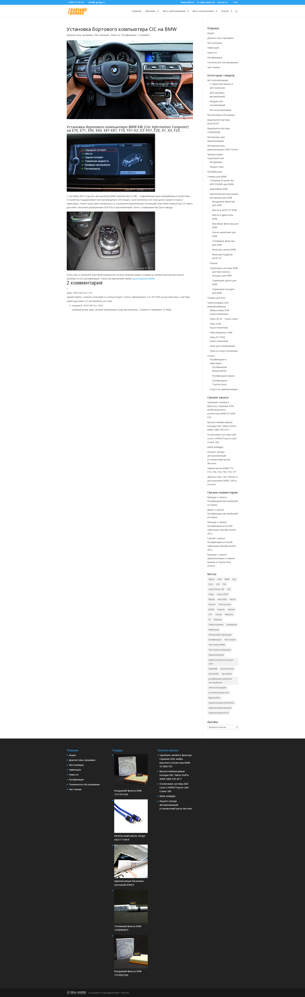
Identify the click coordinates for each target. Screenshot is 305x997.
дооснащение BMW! (144, 278)
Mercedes (222, 599)
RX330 (211, 609)
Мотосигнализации (220, 109)
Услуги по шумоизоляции (224, 389)
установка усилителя (219, 692)
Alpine (211, 579)
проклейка (214, 673)
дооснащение (227, 668)
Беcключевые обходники (221, 114)
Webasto (229, 614)
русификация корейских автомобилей (220, 680)
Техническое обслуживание (222, 62)
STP (210, 614)
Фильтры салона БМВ (224, 249)
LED (228, 589)
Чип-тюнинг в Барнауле (220, 649)
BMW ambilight (215, 447)
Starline (231, 609)
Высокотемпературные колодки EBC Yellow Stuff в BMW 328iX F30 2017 (221, 426)
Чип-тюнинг (213, 67)
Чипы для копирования (222, 345)
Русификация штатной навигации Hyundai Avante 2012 (221, 529)
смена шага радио (217, 687)
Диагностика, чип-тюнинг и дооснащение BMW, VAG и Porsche (222, 480)
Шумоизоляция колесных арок (221, 662)
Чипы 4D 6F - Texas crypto (224, 318)
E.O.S (211, 584)
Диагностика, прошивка (80, 34)
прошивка (227, 673)
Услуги (225, 11)
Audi (219, 579)
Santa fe (221, 609)
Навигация (213, 47)
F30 (224, 584)
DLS (234, 579)
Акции (210, 33)
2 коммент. (144, 34)
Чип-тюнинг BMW (217, 644)
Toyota (218, 614)
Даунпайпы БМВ (219, 188)
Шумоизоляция (216, 655)
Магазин (150, 11)
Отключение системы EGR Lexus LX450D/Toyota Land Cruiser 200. (221, 438)
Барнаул (218, 619)
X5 (210, 619)
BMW (227, 579)
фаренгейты (214, 697)
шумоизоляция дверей (220, 707)
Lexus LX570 (222, 594)
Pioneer (212, 604)
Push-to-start (225, 604)
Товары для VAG (216, 297)
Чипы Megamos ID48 (221, 332)
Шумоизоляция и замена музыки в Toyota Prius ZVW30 (221, 562)
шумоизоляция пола (219, 712)
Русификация (128, 34)
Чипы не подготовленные (224, 350)
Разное (213, 263)
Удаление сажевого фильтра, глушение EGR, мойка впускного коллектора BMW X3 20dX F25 (221, 410)
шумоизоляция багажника (221, 702)
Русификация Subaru (223, 375)
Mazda (212, 599)
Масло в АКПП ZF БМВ (224, 210)
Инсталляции (101, 34)
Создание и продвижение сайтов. (108, 992)
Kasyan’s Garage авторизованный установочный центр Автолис (175, 805)
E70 (218, 584)
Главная (136, 11)
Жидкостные (217, 166)
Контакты (222, 2)
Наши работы (187, 2)
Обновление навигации (220, 634)
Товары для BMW (217, 176)
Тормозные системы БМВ (224, 268)
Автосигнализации (217, 80)
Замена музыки (216, 624)
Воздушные (216, 161)
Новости (115, 34)
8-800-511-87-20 (76, 2)
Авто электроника (203, 11)
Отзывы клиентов (206, 2)
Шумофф (213, 668)
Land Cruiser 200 (216, 589)
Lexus (211, 594)
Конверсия (232, 624)
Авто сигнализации (174, 11)
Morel (232, 599)
